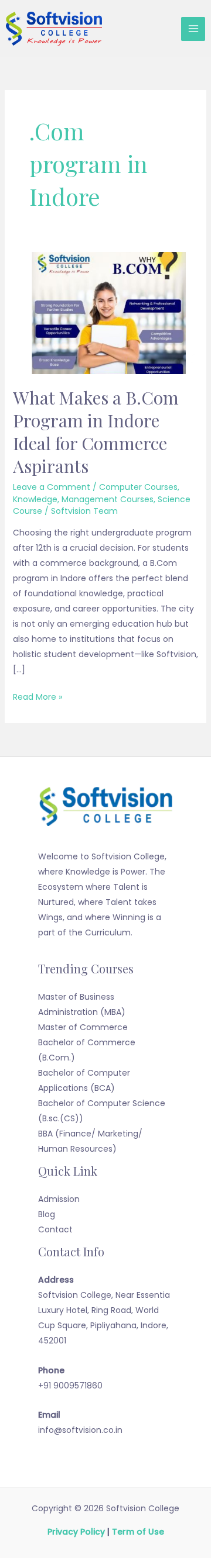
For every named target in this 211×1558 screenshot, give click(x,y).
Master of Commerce (83, 1027)
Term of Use (138, 1532)
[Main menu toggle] (193, 29)
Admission (59, 1199)
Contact (55, 1229)
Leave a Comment (51, 487)
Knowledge (35, 499)
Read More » (37, 696)
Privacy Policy (76, 1532)
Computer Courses (138, 487)
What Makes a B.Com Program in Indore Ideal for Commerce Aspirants (96, 432)
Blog (46, 1214)
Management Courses (108, 499)
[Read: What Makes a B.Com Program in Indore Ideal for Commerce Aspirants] (106, 313)
